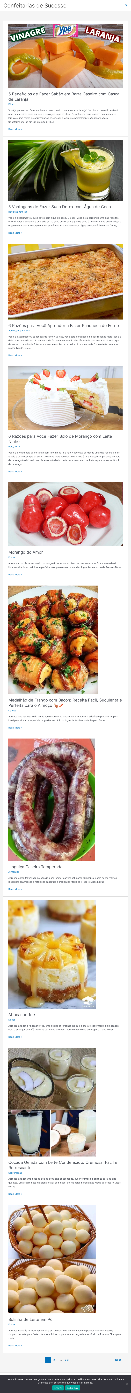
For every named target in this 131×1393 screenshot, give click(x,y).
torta (17, 446)
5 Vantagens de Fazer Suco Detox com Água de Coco (59, 206)
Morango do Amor (25, 552)
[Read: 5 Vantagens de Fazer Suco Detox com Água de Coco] (65, 170)
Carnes (12, 710)
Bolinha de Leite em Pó (30, 1319)
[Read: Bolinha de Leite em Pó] (52, 1259)
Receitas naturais (17, 211)
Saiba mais (73, 1388)
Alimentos (13, 871)
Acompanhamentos (19, 330)
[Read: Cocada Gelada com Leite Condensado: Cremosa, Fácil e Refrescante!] (52, 1102)
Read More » (15, 129)
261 (67, 1359)
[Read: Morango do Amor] (65, 514)
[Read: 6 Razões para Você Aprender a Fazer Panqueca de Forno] (65, 281)
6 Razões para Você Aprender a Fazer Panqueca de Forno (63, 325)
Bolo (10, 446)
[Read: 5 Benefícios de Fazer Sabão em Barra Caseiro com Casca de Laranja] (65, 55)
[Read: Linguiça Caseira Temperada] (51, 799)
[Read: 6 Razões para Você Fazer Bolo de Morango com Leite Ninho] (65, 398)
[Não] (126, 1384)
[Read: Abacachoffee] (52, 954)
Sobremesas (15, 1172)
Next (119, 1359)
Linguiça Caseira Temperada (35, 866)
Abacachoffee (21, 1014)
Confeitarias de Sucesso (35, 5)
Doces (11, 557)
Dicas (11, 104)
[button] (126, 5)
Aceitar (58, 1388)
